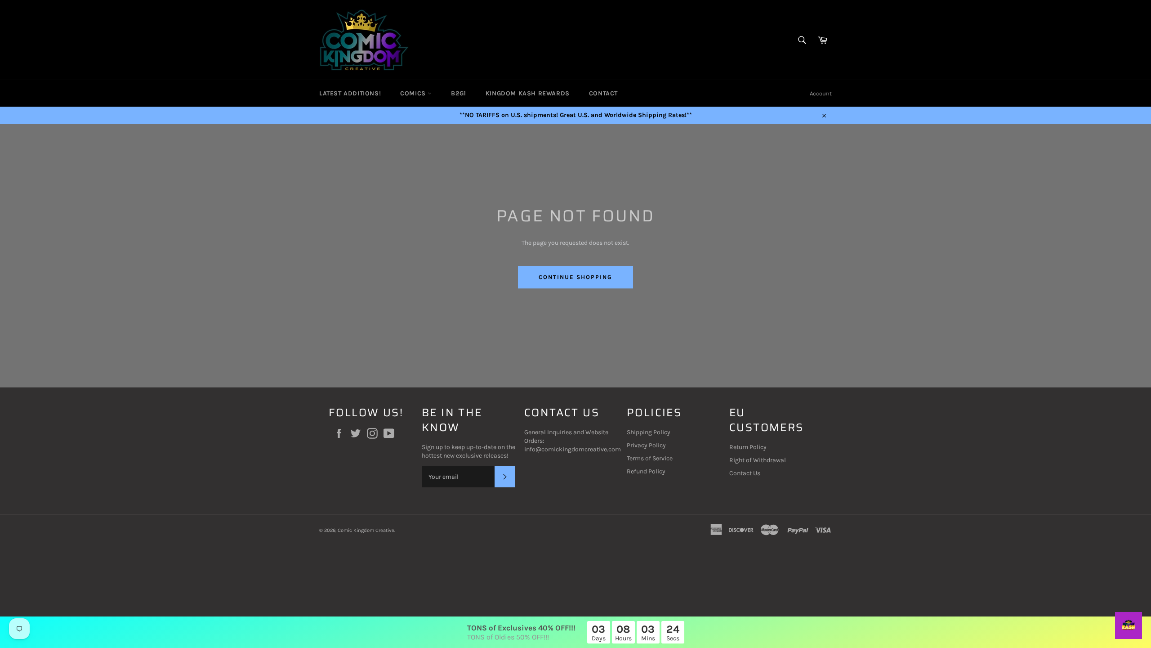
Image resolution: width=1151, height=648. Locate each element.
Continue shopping (575, 277)
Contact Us (744, 473)
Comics (414, 93)
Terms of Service (650, 458)
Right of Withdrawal (757, 460)
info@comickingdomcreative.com (572, 449)
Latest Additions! (350, 93)
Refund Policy (646, 471)
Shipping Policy (648, 432)
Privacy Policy (646, 445)
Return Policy (748, 447)
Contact (603, 93)
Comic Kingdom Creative (366, 530)
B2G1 (458, 93)
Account (821, 93)
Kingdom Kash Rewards (528, 93)
